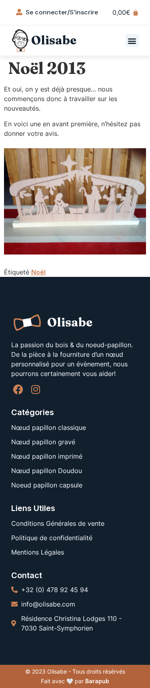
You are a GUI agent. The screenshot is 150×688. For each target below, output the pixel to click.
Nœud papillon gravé (43, 442)
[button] (132, 40)
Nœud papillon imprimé (46, 456)
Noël (38, 272)
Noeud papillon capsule (46, 485)
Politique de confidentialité (51, 538)
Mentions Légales (37, 552)
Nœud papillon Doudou (46, 471)
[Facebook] (18, 389)
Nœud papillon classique (48, 427)
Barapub (97, 681)
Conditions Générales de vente (57, 523)
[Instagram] (35, 389)
